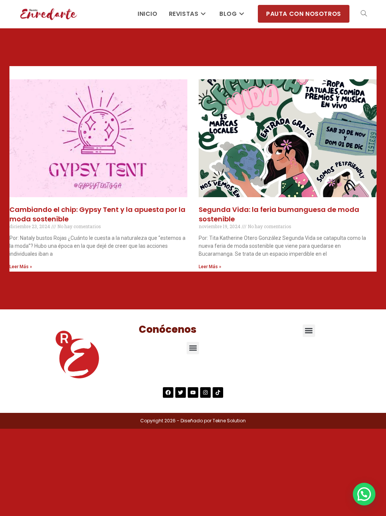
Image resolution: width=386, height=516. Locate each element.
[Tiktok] (218, 392)
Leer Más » (20, 266)
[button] (193, 348)
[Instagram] (205, 392)
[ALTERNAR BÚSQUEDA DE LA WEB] (363, 14)
